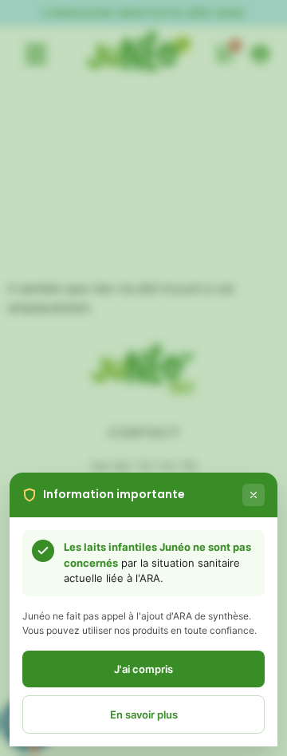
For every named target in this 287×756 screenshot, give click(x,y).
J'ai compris (143, 669)
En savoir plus (144, 714)
